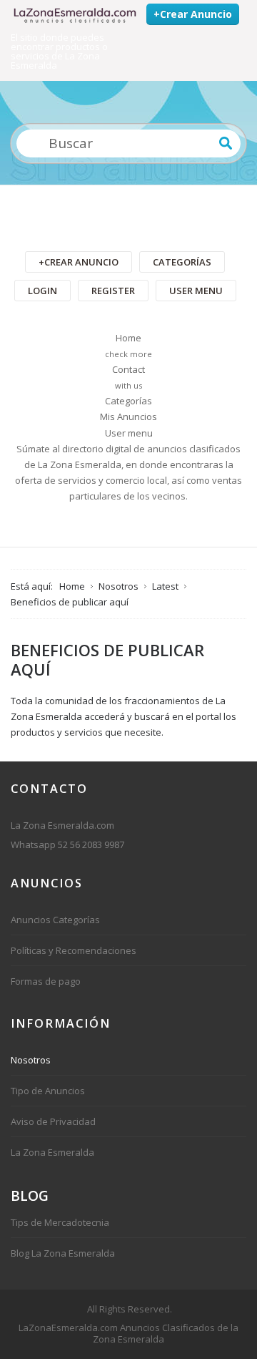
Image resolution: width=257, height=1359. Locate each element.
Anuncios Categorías (55, 919)
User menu (196, 290)
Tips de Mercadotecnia (60, 1222)
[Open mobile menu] (128, 216)
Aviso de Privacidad (53, 1121)
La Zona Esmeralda (52, 1152)
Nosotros (31, 1059)
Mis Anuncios (128, 416)
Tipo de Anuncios (48, 1090)
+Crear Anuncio (192, 14)
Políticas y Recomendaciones (73, 950)
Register (113, 290)
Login (42, 290)
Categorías (182, 261)
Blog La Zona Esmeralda (63, 1253)
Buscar (225, 143)
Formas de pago (46, 981)
